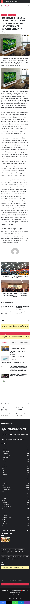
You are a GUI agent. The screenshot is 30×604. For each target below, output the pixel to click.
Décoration (10, 551)
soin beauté (25, 556)
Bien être (5, 502)
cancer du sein (21, 549)
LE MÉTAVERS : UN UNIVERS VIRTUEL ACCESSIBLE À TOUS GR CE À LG (18, 375)
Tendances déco (7, 489)
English (3, 491)
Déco (3, 485)
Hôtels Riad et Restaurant (9, 530)
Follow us (3, 562)
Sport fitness (6, 504)
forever (23, 551)
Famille (3, 493)
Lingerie (5, 515)
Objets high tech (12, 15)
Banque (3, 470)
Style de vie (4, 523)
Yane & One (16, 558)
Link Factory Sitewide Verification (6, 312)
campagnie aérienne (12, 549)
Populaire (4, 342)
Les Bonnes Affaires (6, 506)
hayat (4, 32)
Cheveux (5, 474)
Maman (4, 498)
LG (19, 554)
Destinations (6, 528)
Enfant (4, 496)
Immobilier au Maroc (12, 554)
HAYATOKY (24, 590)
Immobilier (5, 457)
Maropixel (18, 592)
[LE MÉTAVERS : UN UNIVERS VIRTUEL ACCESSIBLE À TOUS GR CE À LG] (5, 376)
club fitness (4, 551)
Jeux (4, 521)
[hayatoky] (6, 6)
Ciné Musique (6, 451)
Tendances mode (7, 517)
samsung (9, 556)
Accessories (6, 511)
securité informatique (17, 556)
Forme (3, 500)
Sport (4, 464)
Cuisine (3, 481)
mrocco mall (23, 554)
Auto (3, 468)
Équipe (19, 594)
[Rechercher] (28, 6)
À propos (15, 594)
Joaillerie (5, 513)
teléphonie (10, 558)
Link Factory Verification (9, 1)
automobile (4, 549)
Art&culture (5, 449)
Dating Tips (4, 483)
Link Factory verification (7, 306)
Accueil (4, 12)
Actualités (8, 12)
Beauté (3, 472)
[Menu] (1, 6)
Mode (3, 508)
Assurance (4, 466)
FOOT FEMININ (17, 551)
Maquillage (5, 476)
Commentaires (24, 342)
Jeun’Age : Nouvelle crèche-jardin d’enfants (12, 362)
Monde (3, 519)
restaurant (4, 556)
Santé (4, 459)
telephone (4, 558)
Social (4, 461)
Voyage (3, 525)
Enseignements (6, 453)
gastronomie (4, 554)
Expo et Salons (6, 455)
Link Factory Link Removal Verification (22, 307)
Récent (13, 342)
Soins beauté (6, 479)
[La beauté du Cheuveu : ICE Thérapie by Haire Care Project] (5, 358)
